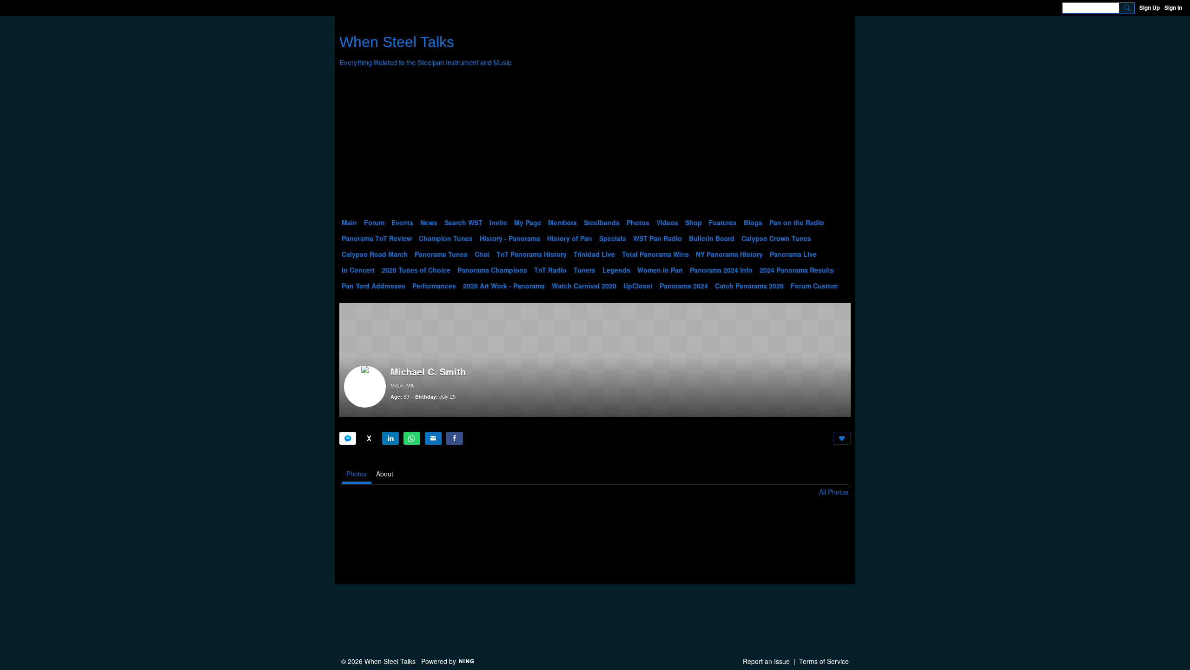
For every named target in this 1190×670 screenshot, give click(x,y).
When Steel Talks (396, 42)
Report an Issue (766, 661)
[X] (369, 438)
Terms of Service (824, 661)
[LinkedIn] (390, 438)
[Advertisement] (595, 145)
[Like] (842, 438)
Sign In (1173, 7)
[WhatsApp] (411, 438)
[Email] (433, 438)
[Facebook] (454, 438)
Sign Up (1149, 7)
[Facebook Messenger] (347, 438)
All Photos (833, 492)
